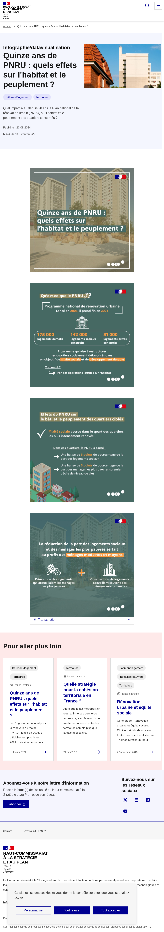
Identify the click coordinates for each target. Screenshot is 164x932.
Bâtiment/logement (17, 97)
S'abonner (13, 804)
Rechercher (147, 6)
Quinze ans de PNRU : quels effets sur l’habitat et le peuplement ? (28, 704)
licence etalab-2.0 (137, 926)
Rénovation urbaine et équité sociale (134, 707)
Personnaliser (34, 910)
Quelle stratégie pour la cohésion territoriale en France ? (80, 692)
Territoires (42, 97)
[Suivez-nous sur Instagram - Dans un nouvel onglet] (148, 800)
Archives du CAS (33, 831)
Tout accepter (110, 910)
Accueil (7, 26)
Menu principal (158, 6)
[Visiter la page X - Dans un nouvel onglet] (125, 800)
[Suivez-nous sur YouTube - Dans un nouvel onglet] (125, 811)
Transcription (47, 619)
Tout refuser (72, 910)
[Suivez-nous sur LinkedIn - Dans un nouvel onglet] (137, 800)
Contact (7, 831)
